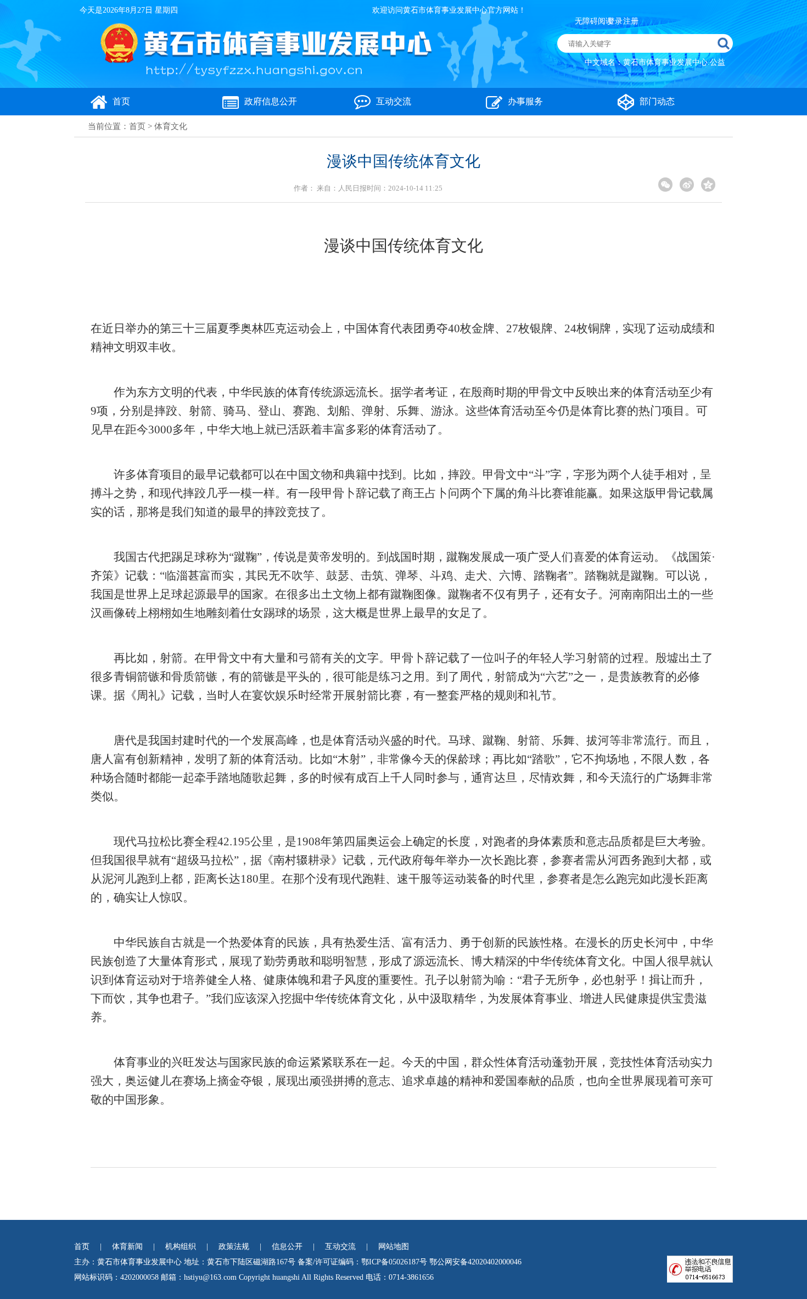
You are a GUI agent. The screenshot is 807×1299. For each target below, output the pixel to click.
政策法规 (233, 1246)
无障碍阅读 (594, 21)
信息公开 (287, 1246)
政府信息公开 (270, 101)
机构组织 (180, 1246)
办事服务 (525, 101)
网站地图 (393, 1246)
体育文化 (170, 126)
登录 (615, 21)
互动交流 (393, 101)
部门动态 (657, 101)
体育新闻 (127, 1246)
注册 (630, 21)
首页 (121, 101)
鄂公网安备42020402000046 (475, 1262)
